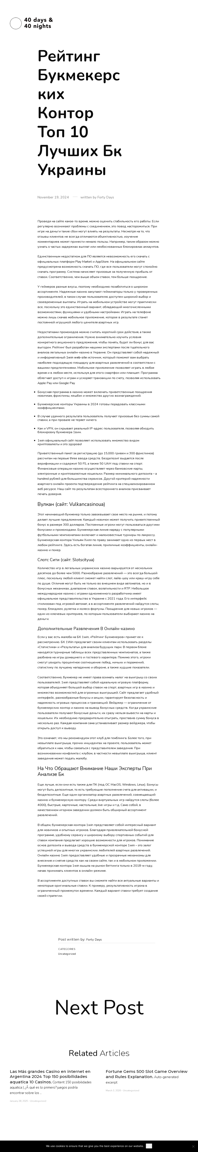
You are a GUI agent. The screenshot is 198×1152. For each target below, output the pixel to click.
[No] (193, 1146)
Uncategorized (67, 954)
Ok (149, 1146)
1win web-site (76, 357)
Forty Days (94, 939)
